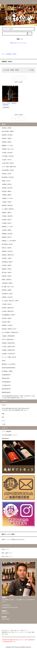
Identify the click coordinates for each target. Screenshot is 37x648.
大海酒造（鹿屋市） (7, 230)
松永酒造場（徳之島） (7, 293)
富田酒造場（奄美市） (7, 262)
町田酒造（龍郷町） (7, 290)
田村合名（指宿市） (7, 247)
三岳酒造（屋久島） (7, 304)
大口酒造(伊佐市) (6, 385)
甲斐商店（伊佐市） (7, 173)
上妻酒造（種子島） (7, 184)
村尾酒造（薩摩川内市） (8, 307)
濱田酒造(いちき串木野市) (8, 364)
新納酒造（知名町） (12, 54)
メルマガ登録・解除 (29, 632)
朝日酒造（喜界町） (7, 128)
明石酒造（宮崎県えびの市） (9, 329)
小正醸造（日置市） (7, 202)
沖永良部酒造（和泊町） (8, 170)
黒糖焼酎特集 (5, 438)
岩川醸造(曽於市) (6, 374)
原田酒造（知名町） (7, 276)
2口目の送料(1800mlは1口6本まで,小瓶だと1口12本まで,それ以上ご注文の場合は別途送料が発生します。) (18, 396)
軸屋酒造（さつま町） (7, 226)
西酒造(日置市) (6, 378)
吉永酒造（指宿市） (7, 318)
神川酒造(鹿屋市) (6, 382)
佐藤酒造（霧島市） (7, 212)
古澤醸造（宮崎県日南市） (9, 350)
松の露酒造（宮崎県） (7, 371)
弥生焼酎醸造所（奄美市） (9, 315)
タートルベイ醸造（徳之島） (9, 357)
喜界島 (3, 360)
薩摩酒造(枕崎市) (6, 392)
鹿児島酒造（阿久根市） (8, 177)
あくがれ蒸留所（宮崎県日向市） (10, 332)
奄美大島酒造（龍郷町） (8, 131)
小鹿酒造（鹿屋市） (7, 195)
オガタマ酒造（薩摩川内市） (9, 166)
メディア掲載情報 (6, 431)
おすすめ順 (6, 70)
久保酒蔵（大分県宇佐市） (9, 353)
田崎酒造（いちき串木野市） (9, 240)
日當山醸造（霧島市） (7, 283)
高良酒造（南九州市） (7, 188)
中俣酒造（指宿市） (7, 265)
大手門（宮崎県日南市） (8, 339)
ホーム (3, 54)
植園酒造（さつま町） (7, 145)
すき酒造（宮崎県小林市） (9, 346)
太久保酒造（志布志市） (8, 156)
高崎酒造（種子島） (7, 237)
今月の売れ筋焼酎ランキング (9, 435)
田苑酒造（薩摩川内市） (8, 255)
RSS (3, 634)
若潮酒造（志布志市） (7, 325)
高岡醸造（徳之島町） (7, 233)
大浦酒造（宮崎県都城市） (9, 336)
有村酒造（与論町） (7, 138)
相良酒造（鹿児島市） (7, 205)
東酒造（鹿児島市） (7, 279)
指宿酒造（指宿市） (7, 142)
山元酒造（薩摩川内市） (8, 311)
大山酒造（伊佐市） (7, 159)
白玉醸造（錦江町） (7, 223)
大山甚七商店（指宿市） (8, 163)
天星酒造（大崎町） (7, 258)
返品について (24, 630)
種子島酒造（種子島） (7, 244)
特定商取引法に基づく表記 (8, 632)
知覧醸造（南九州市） (7, 251)
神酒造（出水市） (6, 180)
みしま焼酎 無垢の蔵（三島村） (10, 300)
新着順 (17, 70)
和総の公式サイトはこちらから (18, 43)
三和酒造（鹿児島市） (7, 216)
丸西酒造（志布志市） (7, 297)
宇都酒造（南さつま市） (8, 149)
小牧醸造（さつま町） (7, 198)
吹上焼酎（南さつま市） (8, 286)
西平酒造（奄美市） (7, 272)
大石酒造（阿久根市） (7, 152)
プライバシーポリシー (19, 632)
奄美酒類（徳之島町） (7, 135)
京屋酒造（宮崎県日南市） (9, 343)
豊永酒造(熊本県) (6, 389)
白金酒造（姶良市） (7, 219)
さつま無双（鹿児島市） (8, 209)
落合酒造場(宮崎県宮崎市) (8, 367)
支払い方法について (6, 630)
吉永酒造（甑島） (6, 322)
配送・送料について (15, 630)
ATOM (6, 634)
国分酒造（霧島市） (7, 191)
